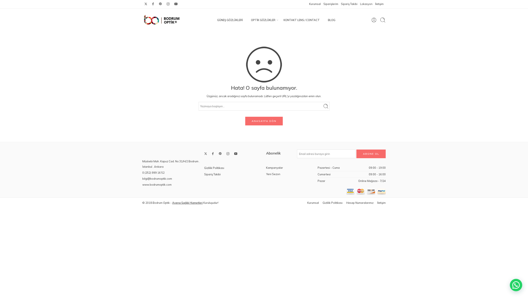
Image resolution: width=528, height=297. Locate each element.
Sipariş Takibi (349, 4)
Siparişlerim (330, 4)
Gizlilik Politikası (214, 168)
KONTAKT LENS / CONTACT (302, 20)
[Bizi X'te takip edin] (145, 3)
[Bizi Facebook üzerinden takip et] (153, 4)
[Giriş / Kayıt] (374, 20)
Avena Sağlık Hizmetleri (187, 202)
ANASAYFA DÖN (264, 121)
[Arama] (383, 20)
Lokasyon (366, 4)
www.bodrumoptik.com (157, 184)
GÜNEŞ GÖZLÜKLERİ (230, 20)
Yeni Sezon (273, 174)
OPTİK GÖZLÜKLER (263, 20)
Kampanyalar (274, 167)
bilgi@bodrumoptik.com (157, 178)
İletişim (379, 4)
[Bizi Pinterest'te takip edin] (160, 4)
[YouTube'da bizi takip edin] (176, 4)
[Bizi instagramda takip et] (168, 4)
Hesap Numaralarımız (360, 202)
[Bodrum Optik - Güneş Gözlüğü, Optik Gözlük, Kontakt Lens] (162, 20)
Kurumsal (315, 4)
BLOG (331, 20)
